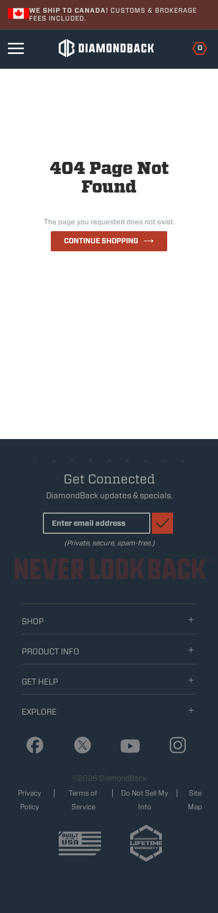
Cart (194, 47)
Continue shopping (101, 241)
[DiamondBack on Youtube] (126, 746)
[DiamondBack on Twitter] (78, 745)
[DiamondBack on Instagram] (174, 745)
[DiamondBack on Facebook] (31, 745)
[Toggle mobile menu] (16, 48)
